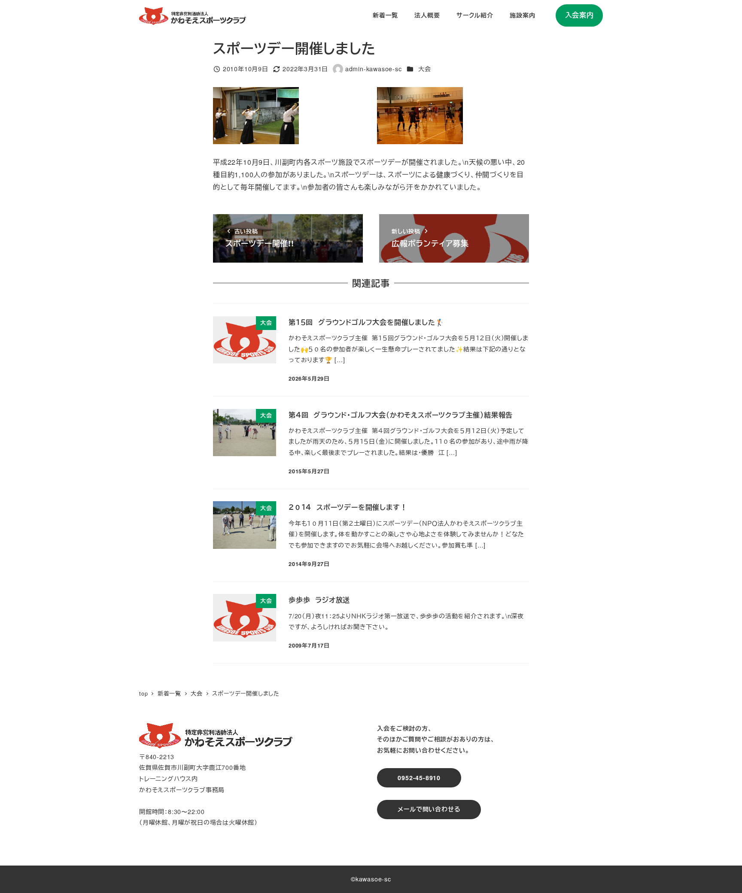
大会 (424, 68)
